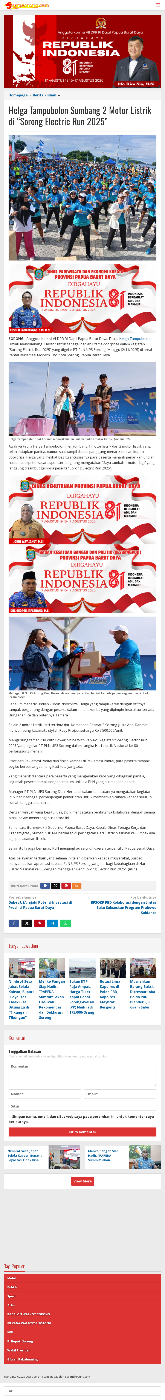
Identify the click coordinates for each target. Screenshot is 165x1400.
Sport (11, 1296)
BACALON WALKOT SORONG (28, 1314)
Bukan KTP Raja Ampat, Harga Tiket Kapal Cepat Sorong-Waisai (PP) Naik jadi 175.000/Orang (81, 997)
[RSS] (76, 886)
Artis (11, 1305)
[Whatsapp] (65, 923)
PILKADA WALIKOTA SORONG (29, 1323)
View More (82, 1181)
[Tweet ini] (26, 923)
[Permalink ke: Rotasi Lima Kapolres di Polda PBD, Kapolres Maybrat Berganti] (113, 968)
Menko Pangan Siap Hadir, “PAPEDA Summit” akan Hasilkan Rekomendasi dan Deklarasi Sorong (105, 1160)
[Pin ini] (39, 923)
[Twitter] (55, 886)
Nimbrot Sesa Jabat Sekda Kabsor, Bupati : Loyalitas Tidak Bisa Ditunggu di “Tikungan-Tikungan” (25, 1160)
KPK (10, 1332)
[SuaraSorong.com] (26, 5)
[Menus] (158, 5)
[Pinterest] (66, 886)
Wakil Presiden (18, 1350)
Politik (12, 1287)
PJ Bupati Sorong (20, 1341)
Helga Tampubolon (135, 338)
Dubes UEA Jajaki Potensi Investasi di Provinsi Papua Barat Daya (40, 902)
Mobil (11, 1278)
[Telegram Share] (52, 923)
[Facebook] (45, 886)
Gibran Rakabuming (22, 1359)
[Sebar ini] (14, 923)
